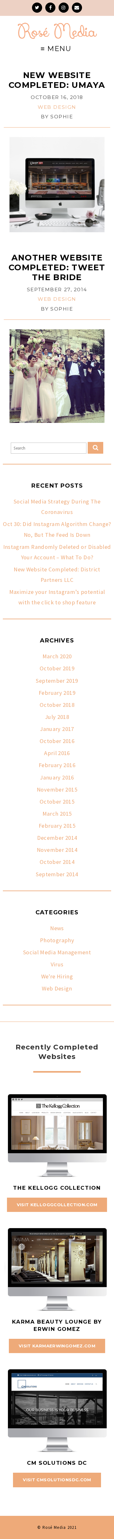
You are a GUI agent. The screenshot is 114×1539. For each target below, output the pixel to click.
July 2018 (57, 716)
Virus (57, 964)
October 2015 (57, 801)
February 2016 (57, 765)
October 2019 (57, 668)
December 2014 (57, 837)
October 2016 (57, 741)
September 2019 (57, 680)
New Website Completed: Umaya (57, 80)
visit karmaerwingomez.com (57, 1345)
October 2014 (57, 861)
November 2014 (57, 849)
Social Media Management (57, 952)
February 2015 (57, 825)
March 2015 (57, 813)
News (57, 928)
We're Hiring (57, 976)
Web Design (57, 107)
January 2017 (57, 729)
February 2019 (57, 692)
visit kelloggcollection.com (57, 1204)
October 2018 (57, 704)
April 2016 (57, 753)
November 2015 (57, 789)
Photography (57, 940)
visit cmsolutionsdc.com (57, 1479)
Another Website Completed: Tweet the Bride (57, 267)
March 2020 (57, 656)
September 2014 (57, 874)
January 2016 (57, 777)
